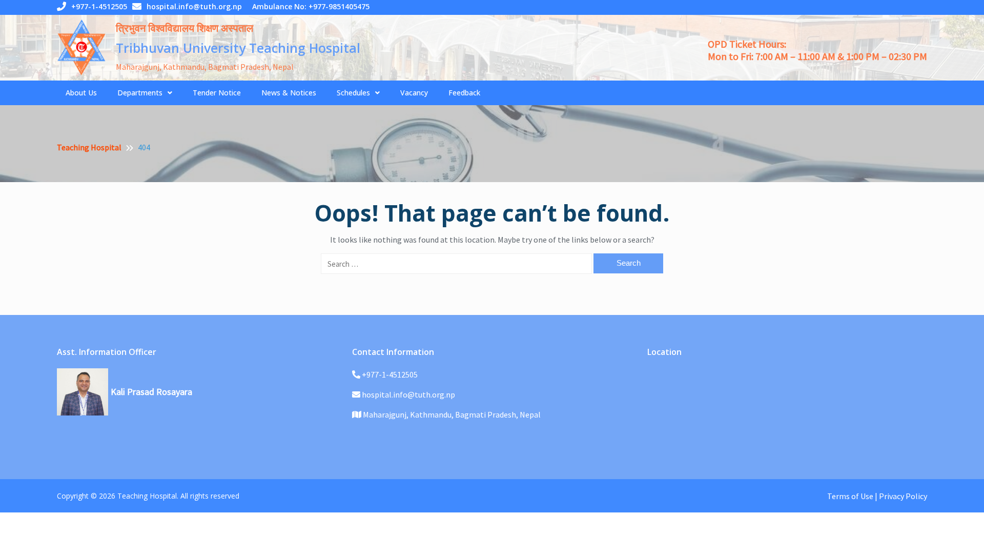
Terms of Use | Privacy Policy (877, 496)
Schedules (353, 92)
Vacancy (414, 92)
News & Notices (288, 92)
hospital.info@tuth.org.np (194, 6)
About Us (81, 92)
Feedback (464, 92)
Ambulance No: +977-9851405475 (311, 6)
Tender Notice (217, 92)
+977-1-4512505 (99, 6)
